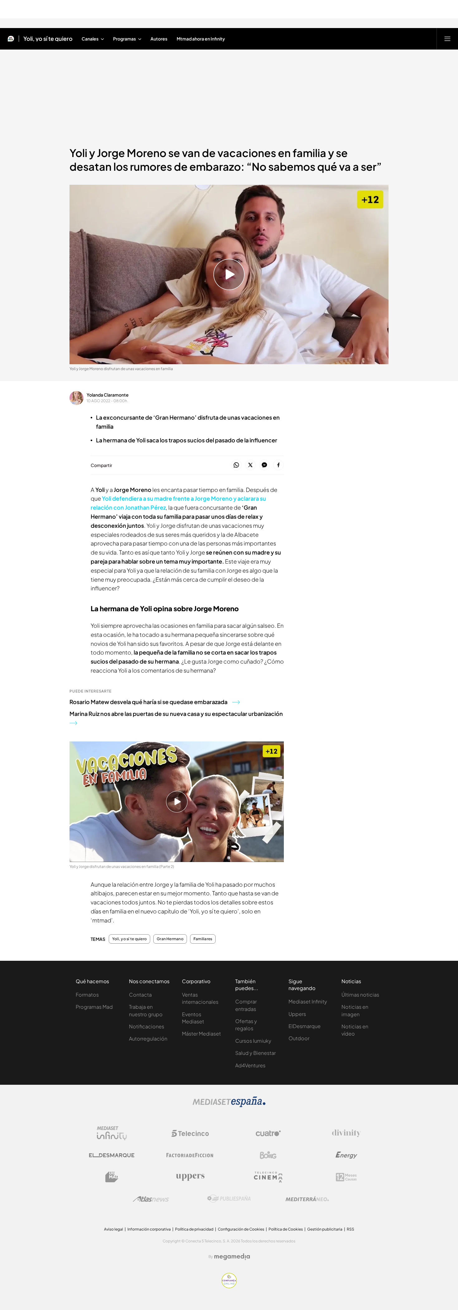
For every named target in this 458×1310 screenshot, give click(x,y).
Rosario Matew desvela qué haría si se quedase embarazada (148, 701)
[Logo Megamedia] (232, 1257)
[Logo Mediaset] (229, 1105)
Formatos (87, 994)
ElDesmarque (305, 1026)
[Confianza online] (229, 1286)
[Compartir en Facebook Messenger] (264, 465)
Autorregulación (148, 1038)
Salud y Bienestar (255, 1053)
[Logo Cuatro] (268, 1133)
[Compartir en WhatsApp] (236, 465)
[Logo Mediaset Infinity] (112, 1133)
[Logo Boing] (268, 1155)
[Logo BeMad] (111, 1177)
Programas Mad (94, 1006)
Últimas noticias (360, 994)
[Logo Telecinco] (190, 1133)
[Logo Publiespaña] (229, 1199)
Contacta (140, 994)
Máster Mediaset (201, 1033)
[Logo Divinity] (346, 1133)
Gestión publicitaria (324, 1229)
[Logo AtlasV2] (151, 1199)
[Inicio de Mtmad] (10, 39)
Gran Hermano (170, 939)
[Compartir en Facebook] (278, 465)
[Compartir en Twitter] (250, 465)
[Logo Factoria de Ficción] (190, 1155)
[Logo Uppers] (190, 1177)
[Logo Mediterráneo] (307, 1198)
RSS (350, 1229)
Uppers (297, 1014)
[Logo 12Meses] (346, 1177)
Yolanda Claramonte (108, 395)
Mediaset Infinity (308, 1001)
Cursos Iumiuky (253, 1040)
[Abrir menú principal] (447, 39)
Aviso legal (113, 1229)
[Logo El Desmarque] (111, 1155)
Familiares (202, 939)
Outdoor (299, 1038)
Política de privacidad (194, 1229)
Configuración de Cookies (241, 1229)
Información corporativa (149, 1229)
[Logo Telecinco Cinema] (268, 1177)
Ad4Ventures (250, 1065)
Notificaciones (146, 1026)
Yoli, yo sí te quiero (48, 38)
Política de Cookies (286, 1229)
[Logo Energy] (346, 1155)
